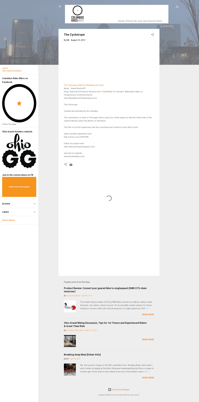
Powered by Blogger (120, 389)
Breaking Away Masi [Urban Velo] (82, 354)
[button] (152, 35)
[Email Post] (71, 165)
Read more (148, 314)
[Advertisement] (170, 69)
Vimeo (101, 85)
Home (5, 68)
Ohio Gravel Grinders (12, 70)
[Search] (177, 7)
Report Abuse (8, 220)
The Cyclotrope (71, 85)
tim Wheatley (89, 85)
